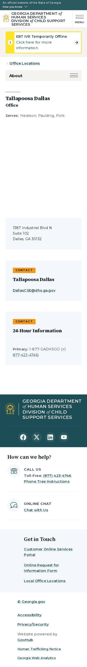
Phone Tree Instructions (47, 481)
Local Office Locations (44, 581)
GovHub (25, 639)
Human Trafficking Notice (39, 649)
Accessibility (29, 615)
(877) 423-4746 (57, 476)
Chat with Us (36, 510)
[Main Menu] (79, 19)
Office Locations (24, 63)
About (15, 75)
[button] (74, 76)
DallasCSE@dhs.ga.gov (34, 290)
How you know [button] (12, 7)
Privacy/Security (33, 624)
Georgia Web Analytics (36, 658)
